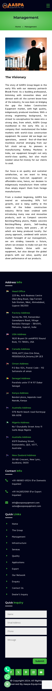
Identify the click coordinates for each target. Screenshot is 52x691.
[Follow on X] (18, 672)
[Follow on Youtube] (41, 672)
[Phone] (7, 669)
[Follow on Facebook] (11, 672)
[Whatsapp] (7, 677)
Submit (39, 661)
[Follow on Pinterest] (26, 672)
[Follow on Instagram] (33, 672)
